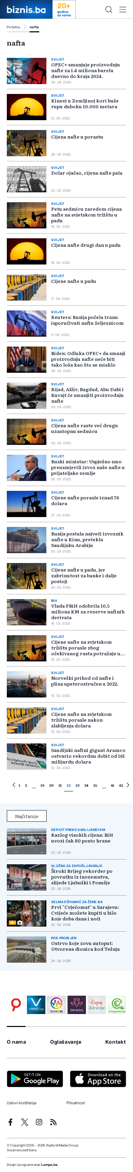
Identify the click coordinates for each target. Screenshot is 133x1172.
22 (68, 785)
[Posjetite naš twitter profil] (24, 1122)
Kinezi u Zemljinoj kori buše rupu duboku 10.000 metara (85, 103)
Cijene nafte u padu (73, 280)
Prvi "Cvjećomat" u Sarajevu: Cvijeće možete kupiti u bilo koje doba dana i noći (85, 912)
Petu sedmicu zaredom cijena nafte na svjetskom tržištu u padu (86, 214)
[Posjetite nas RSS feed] (53, 1122)
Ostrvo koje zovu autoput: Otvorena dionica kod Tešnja (85, 946)
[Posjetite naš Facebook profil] (10, 1122)
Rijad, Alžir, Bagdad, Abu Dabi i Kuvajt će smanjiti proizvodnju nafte (87, 395)
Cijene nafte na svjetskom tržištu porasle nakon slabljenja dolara (81, 719)
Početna (13, 27)
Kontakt (115, 1042)
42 (121, 785)
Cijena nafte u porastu (77, 136)
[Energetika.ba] (117, 1005)
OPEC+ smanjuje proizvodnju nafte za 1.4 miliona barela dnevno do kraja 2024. (85, 70)
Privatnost (75, 1103)
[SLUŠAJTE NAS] (56, 1005)
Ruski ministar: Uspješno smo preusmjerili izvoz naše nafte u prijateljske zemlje (88, 467)
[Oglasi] (16, 1005)
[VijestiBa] (36, 1005)
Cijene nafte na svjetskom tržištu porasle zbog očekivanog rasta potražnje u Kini (85, 650)
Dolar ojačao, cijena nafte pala (86, 172)
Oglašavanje (66, 1042)
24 (86, 785)
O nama (16, 1042)
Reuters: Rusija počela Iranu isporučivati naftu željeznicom (87, 320)
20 (51, 785)
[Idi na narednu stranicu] (127, 786)
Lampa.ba (49, 1165)
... (34, 786)
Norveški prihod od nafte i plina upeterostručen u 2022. (84, 680)
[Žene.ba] (77, 1005)
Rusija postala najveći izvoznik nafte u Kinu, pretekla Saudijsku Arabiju (87, 539)
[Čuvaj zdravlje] (97, 1005)
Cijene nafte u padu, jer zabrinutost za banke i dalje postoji (84, 575)
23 (77, 785)
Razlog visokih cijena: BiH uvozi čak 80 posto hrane (82, 838)
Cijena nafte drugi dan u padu (86, 244)
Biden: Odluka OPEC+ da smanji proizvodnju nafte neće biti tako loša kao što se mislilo (88, 359)
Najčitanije (27, 816)
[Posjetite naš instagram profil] (39, 1122)
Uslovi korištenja (21, 1103)
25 (95, 785)
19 (42, 785)
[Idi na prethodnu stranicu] (14, 786)
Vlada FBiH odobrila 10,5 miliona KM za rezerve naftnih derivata (87, 611)
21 (60, 785)
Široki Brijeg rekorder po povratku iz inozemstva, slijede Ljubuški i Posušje (82, 876)
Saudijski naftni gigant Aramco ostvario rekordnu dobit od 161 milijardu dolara (88, 755)
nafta (34, 27)
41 (112, 785)
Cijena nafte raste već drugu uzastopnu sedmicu (84, 428)
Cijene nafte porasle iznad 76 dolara (85, 500)
